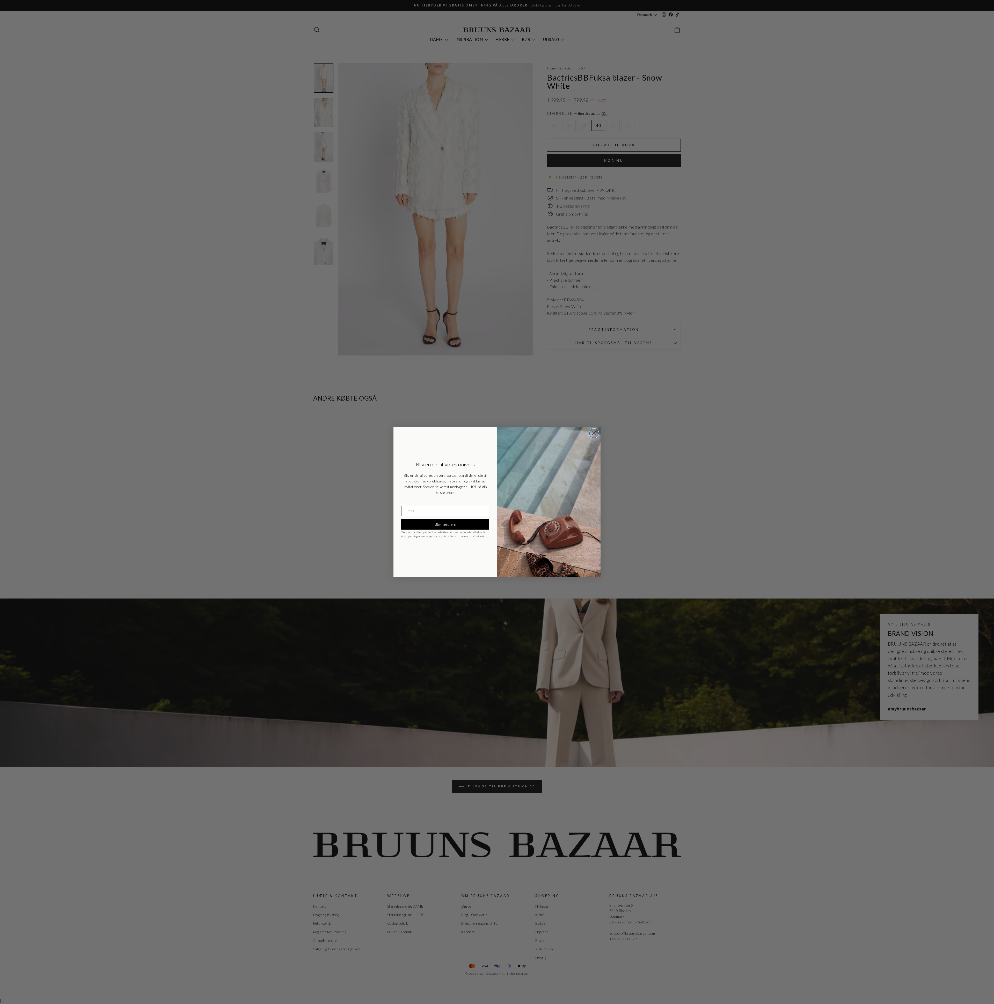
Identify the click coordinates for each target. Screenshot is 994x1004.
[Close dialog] (593, 433)
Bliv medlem (445, 524)
